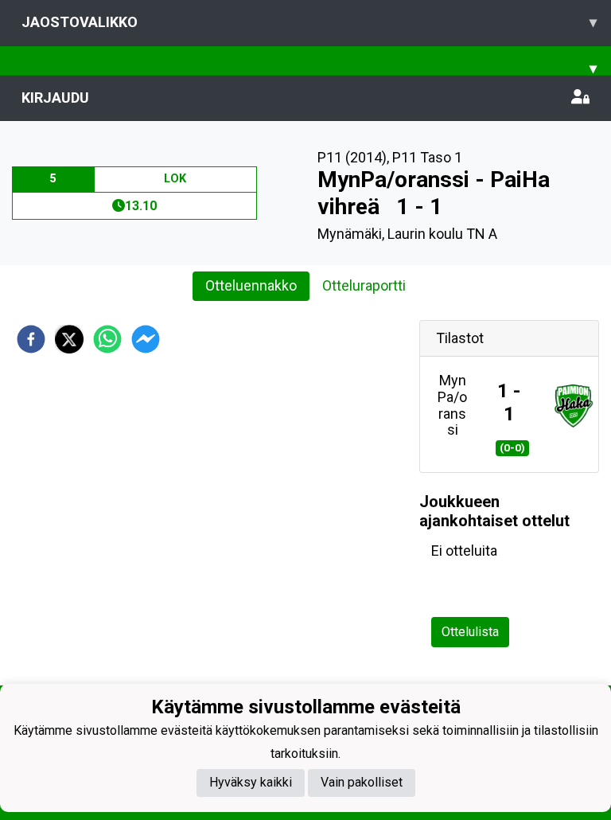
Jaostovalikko (309, 22)
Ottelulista (470, 631)
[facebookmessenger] (145, 339)
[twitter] (69, 339)
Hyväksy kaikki (250, 782)
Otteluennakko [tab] (251, 285)
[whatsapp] (107, 339)
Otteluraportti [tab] (364, 285)
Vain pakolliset (362, 782)
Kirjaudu (55, 97)
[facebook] (31, 339)
